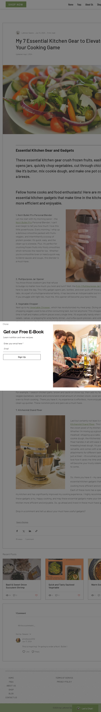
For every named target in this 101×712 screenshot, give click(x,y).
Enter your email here (13, 344)
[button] (5, 324)
